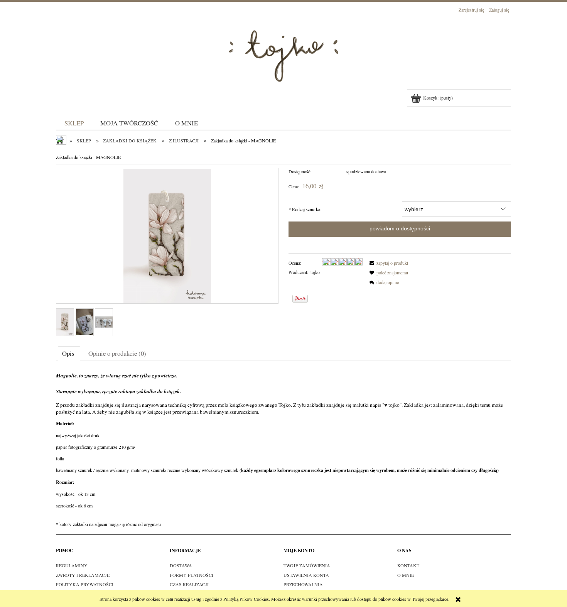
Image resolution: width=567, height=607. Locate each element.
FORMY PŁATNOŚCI (191, 575)
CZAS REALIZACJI (189, 584)
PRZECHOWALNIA (303, 584)
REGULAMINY (72, 565)
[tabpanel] (283, 449)
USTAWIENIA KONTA (306, 575)
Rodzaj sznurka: (305, 209)
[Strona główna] (283, 52)
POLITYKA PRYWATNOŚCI (84, 584)
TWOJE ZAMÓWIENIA (307, 565)
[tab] (69, 353)
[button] (387, 263)
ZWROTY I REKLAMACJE (83, 575)
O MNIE (405, 575)
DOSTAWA (181, 565)
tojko (315, 272)
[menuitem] (74, 123)
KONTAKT (408, 565)
